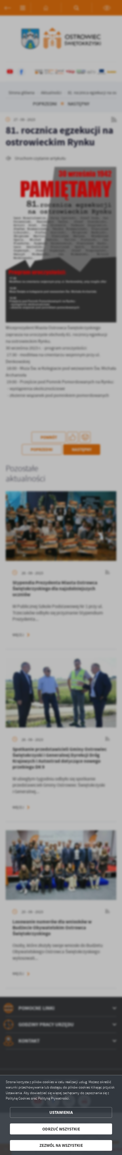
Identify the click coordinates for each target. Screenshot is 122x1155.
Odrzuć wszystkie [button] (61, 1129)
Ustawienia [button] (61, 1112)
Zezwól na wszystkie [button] (61, 1145)
